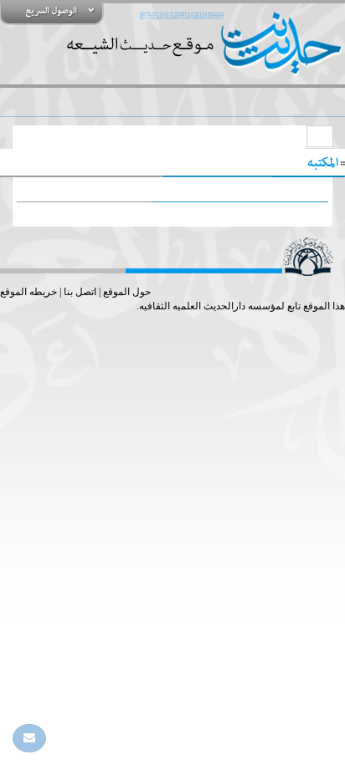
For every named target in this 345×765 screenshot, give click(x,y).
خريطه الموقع (28, 292)
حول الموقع (127, 292)
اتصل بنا (80, 292)
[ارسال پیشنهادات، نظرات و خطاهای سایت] (29, 738)
